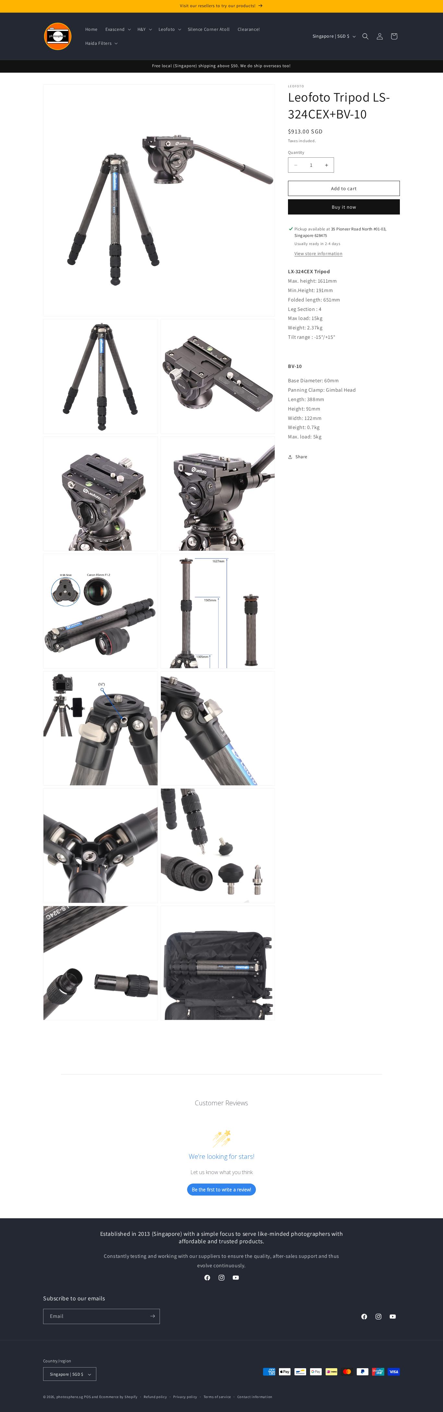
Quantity (296, 152)
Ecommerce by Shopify (118, 1397)
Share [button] (301, 457)
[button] (118, 29)
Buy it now (344, 207)
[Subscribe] (152, 1316)
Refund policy (155, 1396)
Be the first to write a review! (221, 1189)
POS (87, 1397)
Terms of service (217, 1396)
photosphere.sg (69, 1397)
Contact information (254, 1396)
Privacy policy (185, 1396)
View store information (318, 254)
